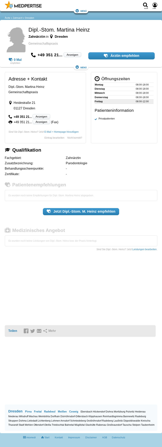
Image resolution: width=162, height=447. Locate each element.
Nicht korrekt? (74, 137)
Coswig (73, 411)
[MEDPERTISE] (23, 8)
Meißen (62, 411)
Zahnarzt (17, 18)
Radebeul (50, 411)
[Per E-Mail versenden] (40, 331)
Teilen (12, 330)
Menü (83, 10)
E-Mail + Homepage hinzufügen (61, 132)
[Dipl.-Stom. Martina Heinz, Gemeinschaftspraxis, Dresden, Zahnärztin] (15, 39)
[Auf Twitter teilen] (33, 331)
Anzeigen (72, 54)
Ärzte (7, 18)
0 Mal (18, 59)
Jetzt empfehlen (83, 211)
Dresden (29, 18)
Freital (38, 411)
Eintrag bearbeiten (54, 137)
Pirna (28, 411)
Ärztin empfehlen (124, 56)
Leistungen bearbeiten (144, 249)
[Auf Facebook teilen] (27, 331)
